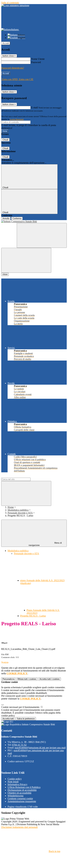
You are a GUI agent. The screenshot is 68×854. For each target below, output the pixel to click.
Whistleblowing (15, 795)
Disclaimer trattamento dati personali (19, 827)
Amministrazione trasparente (22, 801)
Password (36, 62)
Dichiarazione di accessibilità (22, 790)
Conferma (16, 218)
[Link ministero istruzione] (15, 5)
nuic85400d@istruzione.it (40, 747)
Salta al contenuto (10, 2)
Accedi (6, 43)
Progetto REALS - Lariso (33, 615)
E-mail (34, 107)
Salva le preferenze (26, 718)
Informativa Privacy (17, 784)
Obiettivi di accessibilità (19, 793)
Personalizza (8, 679)
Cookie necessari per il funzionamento (20, 707)
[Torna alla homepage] (34, 221)
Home (11, 507)
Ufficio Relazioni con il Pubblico (24, 787)
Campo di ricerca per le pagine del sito (20, 476)
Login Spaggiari (17, 119)
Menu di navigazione (45, 544)
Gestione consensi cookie (20, 798)
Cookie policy (15, 778)
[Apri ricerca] (42, 235)
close (5, 274)
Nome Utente (38, 59)
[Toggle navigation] (26, 260)
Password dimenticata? (12, 68)
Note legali (13, 781)
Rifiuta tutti (27, 679)
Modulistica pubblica (18, 510)
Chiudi (5, 140)
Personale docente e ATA (20, 512)
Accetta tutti (50, 679)
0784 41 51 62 (19, 744)
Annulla (6, 218)
